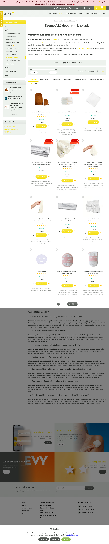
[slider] (31, 69)
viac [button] (47, 442)
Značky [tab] (56, 62)
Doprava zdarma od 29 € (40, 432)
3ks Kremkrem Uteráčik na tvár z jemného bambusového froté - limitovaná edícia (67, 164)
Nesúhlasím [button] (55, 539)
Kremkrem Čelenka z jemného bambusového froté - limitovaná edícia (41, 221)
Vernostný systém (27, 508)
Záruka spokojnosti (97, 461)
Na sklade (101, 71)
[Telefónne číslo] (79, 506)
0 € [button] (100, 8)
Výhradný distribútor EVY (15, 461)
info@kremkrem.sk (12, 129)
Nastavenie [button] (43, 539)
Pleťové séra (9, 39)
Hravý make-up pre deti (13, 60)
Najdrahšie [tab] (67, 79)
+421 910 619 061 (11, 127)
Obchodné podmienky (47, 512)
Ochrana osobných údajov (48, 515)
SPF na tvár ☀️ (10, 45)
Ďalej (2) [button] (71, 304)
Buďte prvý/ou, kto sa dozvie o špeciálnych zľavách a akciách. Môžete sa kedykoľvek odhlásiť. (32, 490)
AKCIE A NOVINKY (92, 13)
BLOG (103, 13)
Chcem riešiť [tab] (76, 62)
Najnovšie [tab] (33, 79)
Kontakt (42, 518)
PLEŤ (61, 13)
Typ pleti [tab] (65, 62)
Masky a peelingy (11, 54)
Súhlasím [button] (66, 539)
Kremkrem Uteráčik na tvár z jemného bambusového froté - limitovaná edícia (93, 164)
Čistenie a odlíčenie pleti (13, 33)
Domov (56, 20)
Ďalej (13, 114)
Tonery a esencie (11, 36)
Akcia (81, 71)
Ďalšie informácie (72, 535)
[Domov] (8, 13)
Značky (24, 505)
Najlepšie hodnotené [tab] (97, 79)
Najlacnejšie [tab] (56, 79)
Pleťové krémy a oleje (12, 42)
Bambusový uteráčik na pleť (93, 112)
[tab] (30, 84)
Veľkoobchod (25, 510)
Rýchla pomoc (10, 132)
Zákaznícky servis (47, 502)
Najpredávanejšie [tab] (80, 79)
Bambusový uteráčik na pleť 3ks (67, 112)
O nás (24, 502)
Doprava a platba (45, 505)
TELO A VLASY (71, 13)
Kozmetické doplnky (12, 57)
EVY (54, 13)
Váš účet (88, 8)
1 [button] (59, 304)
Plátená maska (41, 271)
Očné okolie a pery (11, 51)
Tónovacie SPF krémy (12, 48)
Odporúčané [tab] (44, 79)
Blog (23, 513)
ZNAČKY (81, 13)
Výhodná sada (91, 71)
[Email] (79, 512)
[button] (104, 8)
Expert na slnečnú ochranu (69, 430)
